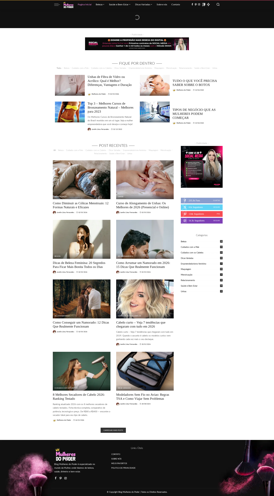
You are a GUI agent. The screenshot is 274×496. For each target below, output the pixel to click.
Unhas (214, 68)
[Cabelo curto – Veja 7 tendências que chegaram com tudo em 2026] (145, 298)
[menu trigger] (58, 4)
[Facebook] (192, 4)
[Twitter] (202, 207)
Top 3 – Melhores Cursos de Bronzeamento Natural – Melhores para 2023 (110, 107)
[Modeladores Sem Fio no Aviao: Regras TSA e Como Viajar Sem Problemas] (145, 371)
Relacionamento (185, 68)
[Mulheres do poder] (68, 4)
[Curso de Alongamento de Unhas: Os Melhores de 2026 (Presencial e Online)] (145, 179)
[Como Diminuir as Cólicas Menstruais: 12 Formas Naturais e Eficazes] (81, 179)
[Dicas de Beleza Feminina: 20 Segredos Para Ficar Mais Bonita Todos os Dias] (81, 239)
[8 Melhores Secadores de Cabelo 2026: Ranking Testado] (81, 371)
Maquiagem (159, 68)
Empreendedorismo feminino (140, 68)
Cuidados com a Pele (80, 68)
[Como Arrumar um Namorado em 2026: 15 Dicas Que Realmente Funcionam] (145, 239)
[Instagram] (199, 4)
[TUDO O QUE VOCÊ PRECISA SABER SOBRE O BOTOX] (155, 85)
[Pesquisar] (218, 4)
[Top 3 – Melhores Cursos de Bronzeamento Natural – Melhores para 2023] (70, 112)
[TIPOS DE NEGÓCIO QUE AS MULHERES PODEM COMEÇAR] (155, 112)
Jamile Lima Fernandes (100, 129)
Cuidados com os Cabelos (101, 68)
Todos (59, 68)
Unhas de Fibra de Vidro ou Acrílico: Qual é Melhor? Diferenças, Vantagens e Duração (110, 81)
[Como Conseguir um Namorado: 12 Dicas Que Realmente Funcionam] (81, 298)
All (55, 150)
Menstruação (171, 68)
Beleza (66, 68)
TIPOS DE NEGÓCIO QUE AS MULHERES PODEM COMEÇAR (194, 114)
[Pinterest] (196, 4)
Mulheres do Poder (99, 94)
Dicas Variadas (120, 68)
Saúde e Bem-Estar (202, 68)
